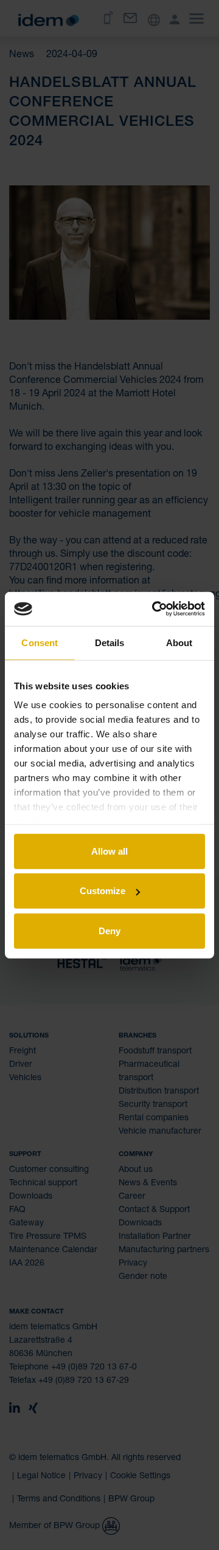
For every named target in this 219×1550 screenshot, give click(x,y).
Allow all (109, 851)
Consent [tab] (39, 642)
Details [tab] (110, 642)
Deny (109, 930)
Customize (102, 891)
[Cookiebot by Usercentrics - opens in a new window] (154, 609)
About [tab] (179, 642)
